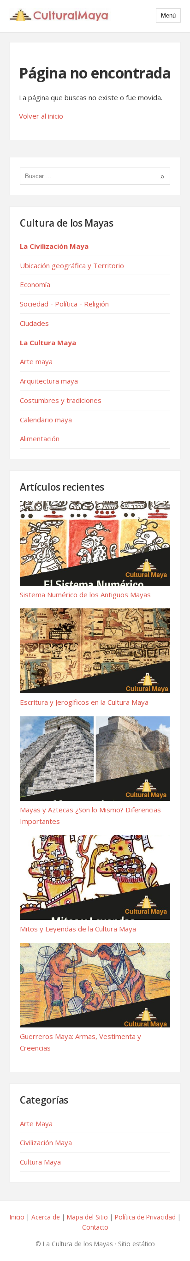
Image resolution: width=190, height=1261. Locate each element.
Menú (168, 15)
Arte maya (36, 361)
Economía (35, 284)
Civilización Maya (46, 1142)
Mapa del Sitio (87, 1217)
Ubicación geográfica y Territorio (72, 265)
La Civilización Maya (54, 246)
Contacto (95, 1227)
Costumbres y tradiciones (60, 400)
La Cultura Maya (48, 342)
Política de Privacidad (145, 1217)
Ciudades (34, 323)
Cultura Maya (40, 1161)
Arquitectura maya (49, 380)
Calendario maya (46, 419)
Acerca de (45, 1217)
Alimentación (39, 438)
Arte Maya (36, 1123)
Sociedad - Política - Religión (64, 303)
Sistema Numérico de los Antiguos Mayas (85, 594)
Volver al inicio (41, 115)
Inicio (17, 1217)
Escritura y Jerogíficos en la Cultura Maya (84, 702)
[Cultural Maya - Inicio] (60, 16)
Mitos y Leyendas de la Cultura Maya (78, 928)
